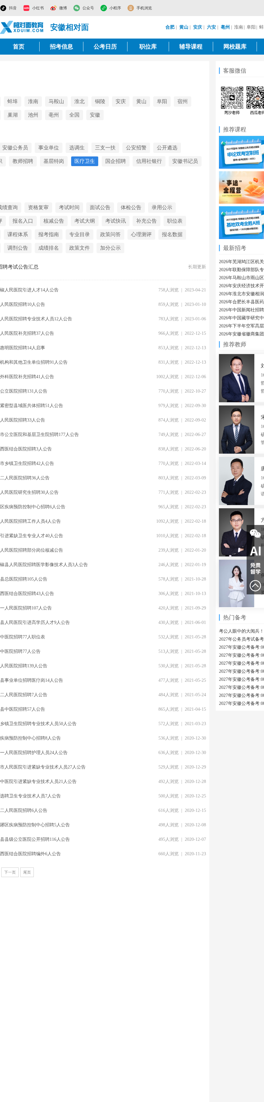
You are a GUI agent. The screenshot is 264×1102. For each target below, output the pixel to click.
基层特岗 (53, 161)
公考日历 (105, 46)
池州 (33, 115)
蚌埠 (12, 101)
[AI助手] (255, 551)
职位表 (175, 221)
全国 (74, 115)
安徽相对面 (69, 27)
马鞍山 (56, 101)
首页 (18, 46)
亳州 (54, 115)
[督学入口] (255, 568)
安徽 (95, 115)
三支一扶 (105, 147)
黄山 (141, 101)
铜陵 (100, 101)
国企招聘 (115, 161)
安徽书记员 (185, 161)
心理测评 (141, 234)
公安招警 (136, 147)
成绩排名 (48, 248)
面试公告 (100, 207)
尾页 (27, 872)
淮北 (79, 101)
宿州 (182, 101)
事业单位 (48, 147)
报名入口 (23, 221)
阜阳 (251, 27)
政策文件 (79, 248)
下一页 (10, 872)
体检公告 (131, 207)
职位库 (148, 46)
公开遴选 (167, 147)
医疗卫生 (84, 161)
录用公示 (162, 207)
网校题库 (235, 46)
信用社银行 (149, 161)
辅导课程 (191, 46)
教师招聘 (23, 161)
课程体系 (17, 234)
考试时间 (69, 207)
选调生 (77, 147)
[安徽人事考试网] (22, 27)
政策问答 (110, 234)
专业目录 (79, 234)
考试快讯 (115, 221)
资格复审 (38, 207)
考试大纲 (84, 221)
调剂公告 (17, 248)
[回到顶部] (255, 585)
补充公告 (146, 221)
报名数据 (172, 234)
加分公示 (110, 248)
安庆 (121, 101)
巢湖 (12, 115)
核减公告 (53, 221)
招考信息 (61, 46)
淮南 (238, 27)
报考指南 (48, 234)
